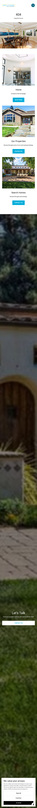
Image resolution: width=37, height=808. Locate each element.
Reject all (18, 793)
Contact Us (18, 202)
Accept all (18, 802)
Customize (18, 798)
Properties (18, 151)
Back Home (18, 100)
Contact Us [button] (18, 623)
